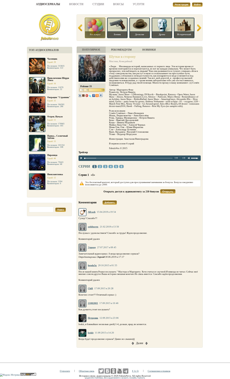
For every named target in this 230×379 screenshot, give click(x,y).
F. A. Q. (135, 371)
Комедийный (125, 61)
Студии (98, 4)
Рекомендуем (121, 49)
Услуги (138, 4)
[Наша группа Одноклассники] (113, 371)
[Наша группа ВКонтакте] (107, 371)
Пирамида (52, 155)
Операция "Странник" (58, 97)
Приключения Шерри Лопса (58, 79)
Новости (76, 4)
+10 (102, 90)
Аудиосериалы (48, 4)
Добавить (110, 202)
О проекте (65, 371)
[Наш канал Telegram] (125, 371)
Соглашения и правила (159, 371)
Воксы (118, 4)
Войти (197, 4)
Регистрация (181, 4)
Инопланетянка (55, 174)
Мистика (113, 61)
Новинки (149, 49)
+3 (87, 90)
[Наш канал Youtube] (119, 371)
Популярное (91, 49)
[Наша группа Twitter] (101, 371)
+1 (82, 90)
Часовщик (52, 59)
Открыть (167, 191)
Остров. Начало (55, 116)
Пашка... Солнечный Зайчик (57, 137)
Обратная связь (86, 371)
